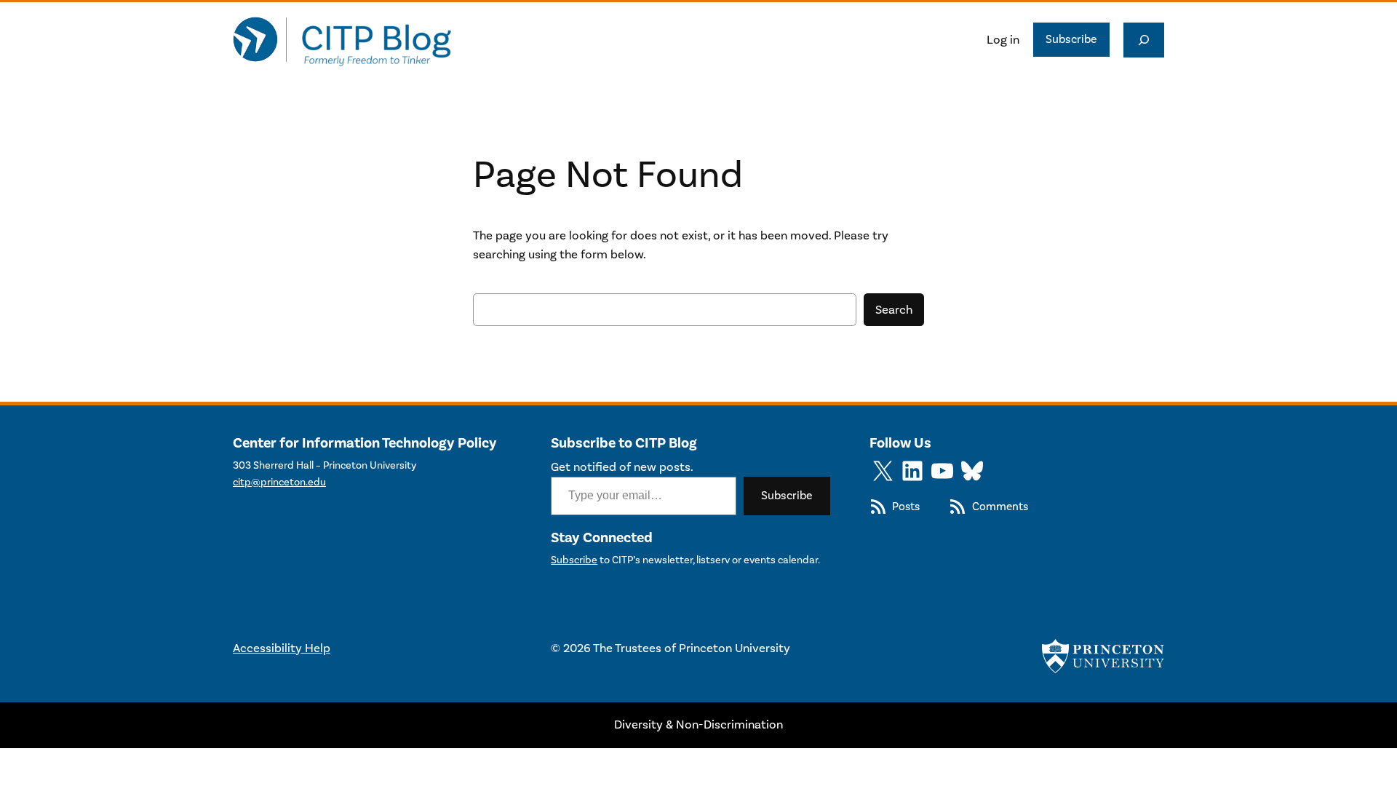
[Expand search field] (1143, 40)
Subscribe (1071, 39)
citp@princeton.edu (279, 482)
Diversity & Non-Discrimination (698, 725)
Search (893, 310)
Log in (1003, 40)
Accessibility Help (281, 648)
